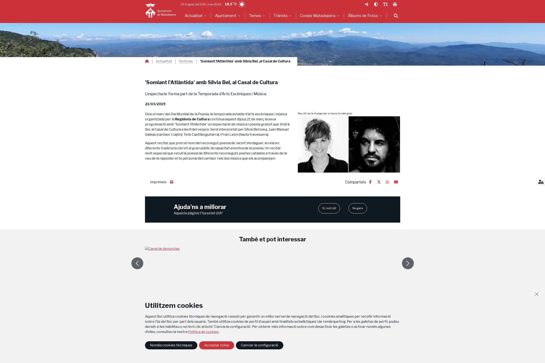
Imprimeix (158, 182)
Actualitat (164, 61)
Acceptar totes (216, 345)
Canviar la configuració (259, 345)
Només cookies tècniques (171, 345)
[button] (349, 144)
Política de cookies (203, 332)
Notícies (186, 61)
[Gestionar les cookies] (541, 182)
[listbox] (196, 16)
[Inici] (160, 10)
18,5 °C (231, 4)
